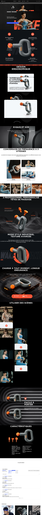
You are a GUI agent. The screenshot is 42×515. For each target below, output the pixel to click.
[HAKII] (3, 1)
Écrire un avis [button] (31, 470)
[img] (6, 476)
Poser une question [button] (36, 470)
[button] (9, 470)
